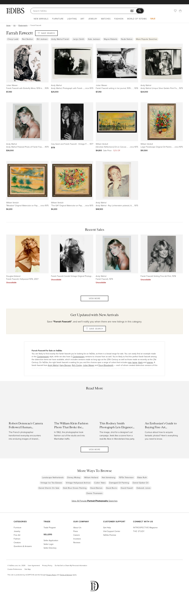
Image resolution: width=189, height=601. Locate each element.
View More (94, 298)
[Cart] (180, 11)
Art (82, 18)
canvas (114, 368)
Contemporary (43, 356)
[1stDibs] (15, 10)
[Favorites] (175, 11)
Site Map (27, 569)
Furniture (58, 18)
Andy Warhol (53, 365)
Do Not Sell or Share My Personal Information (71, 565)
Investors (77, 538)
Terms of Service (66, 575)
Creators (17, 542)
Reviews (76, 542)
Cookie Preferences (14, 569)
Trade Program (50, 527)
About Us (77, 527)
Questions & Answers (23, 546)
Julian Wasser (88, 365)
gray (129, 362)
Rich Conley (77, 365)
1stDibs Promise (109, 535)
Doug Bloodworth (106, 365)
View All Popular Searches (94, 500)
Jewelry (92, 18)
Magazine (145, 527)
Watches (106, 18)
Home (8, 25)
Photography (23, 25)
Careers (76, 535)
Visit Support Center (111, 531)
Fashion (118, 18)
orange (150, 362)
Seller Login (49, 544)
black (140, 362)
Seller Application (51, 540)
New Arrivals (41, 18)
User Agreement (34, 565)
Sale (152, 18)
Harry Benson (65, 365)
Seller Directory (50, 548)
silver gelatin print (102, 368)
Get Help (107, 527)
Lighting (72, 18)
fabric (123, 368)
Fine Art (17, 535)
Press (75, 531)
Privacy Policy (47, 565)
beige (134, 362)
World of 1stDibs (137, 18)
